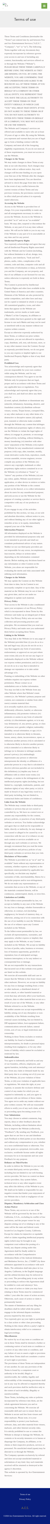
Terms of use (25, 1494)
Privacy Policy (25, 1499)
